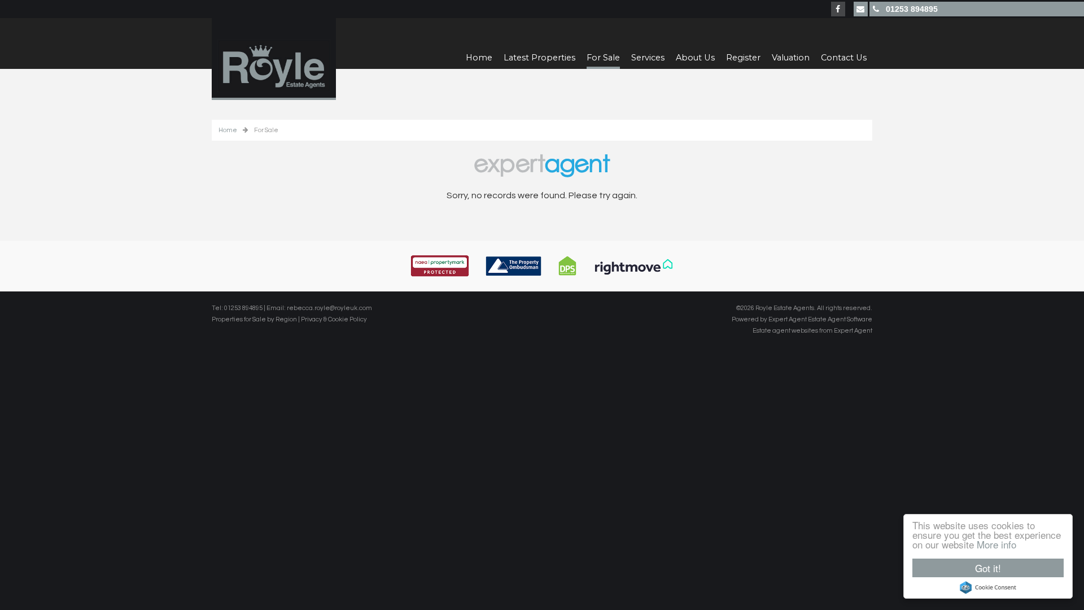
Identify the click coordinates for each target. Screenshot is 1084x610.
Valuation (791, 58)
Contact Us (844, 58)
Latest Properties (539, 58)
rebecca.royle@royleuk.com (329, 308)
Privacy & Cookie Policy (334, 319)
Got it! (988, 568)
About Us (695, 58)
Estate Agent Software (840, 319)
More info (996, 544)
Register (743, 58)
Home (479, 58)
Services (648, 58)
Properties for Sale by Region (254, 319)
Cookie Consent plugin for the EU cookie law (988, 587)
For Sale (603, 58)
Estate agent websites (785, 331)
